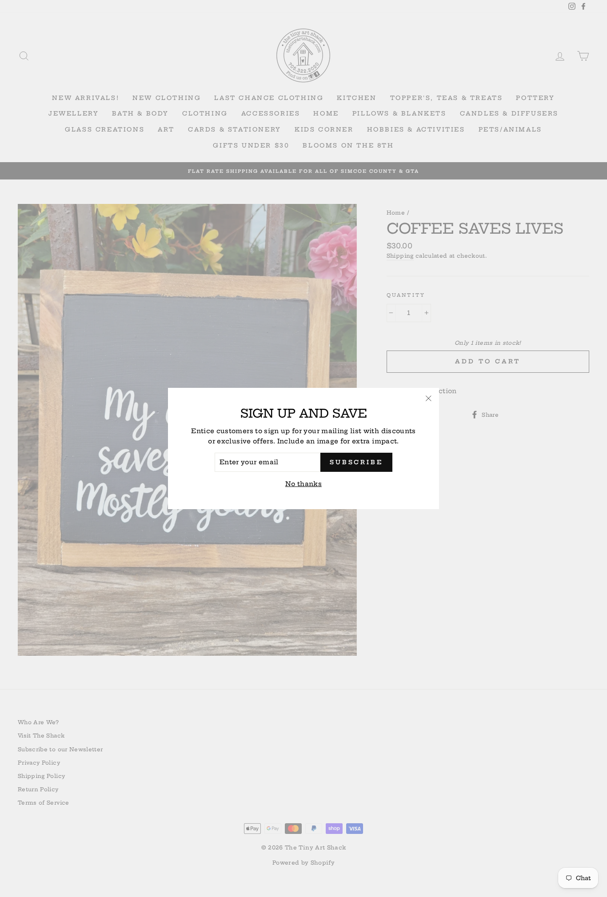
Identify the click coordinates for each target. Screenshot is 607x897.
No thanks (303, 484)
